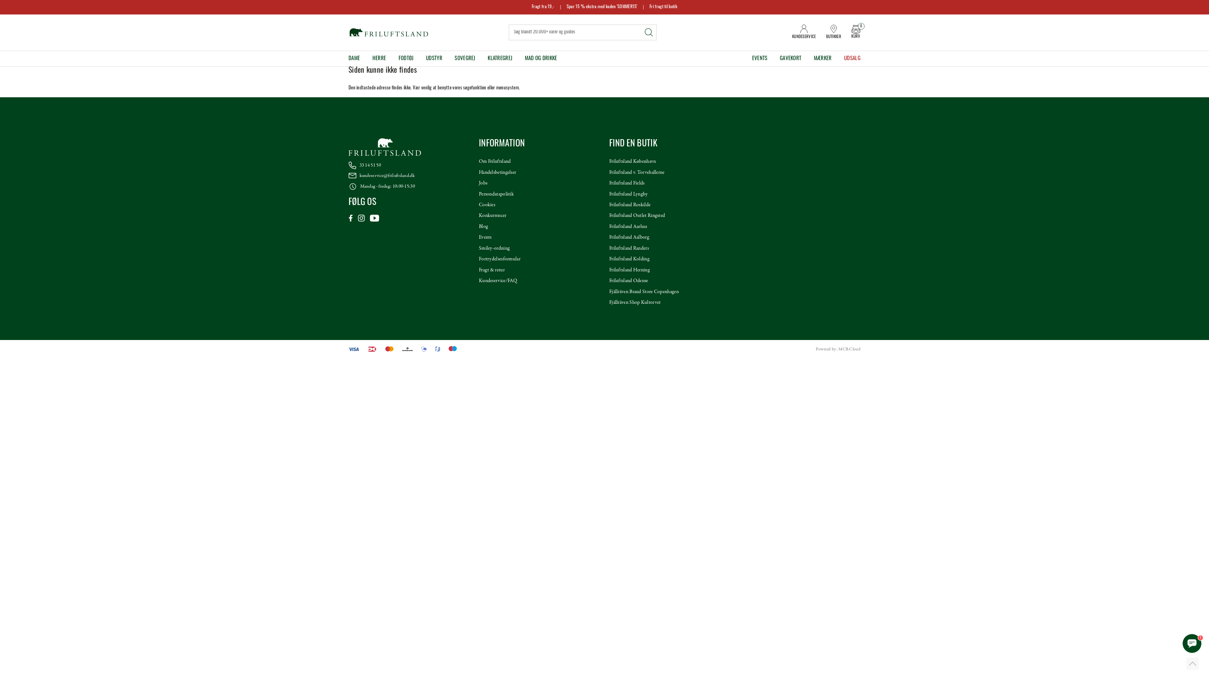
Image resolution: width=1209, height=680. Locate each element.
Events (760, 58)
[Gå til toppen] (1192, 663)
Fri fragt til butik (663, 7)
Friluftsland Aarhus (628, 226)
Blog (483, 226)
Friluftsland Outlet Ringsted (637, 215)
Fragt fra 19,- (543, 7)
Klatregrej (500, 58)
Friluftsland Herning (629, 270)
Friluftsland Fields (627, 183)
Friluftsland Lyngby (628, 194)
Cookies (487, 204)
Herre (379, 58)
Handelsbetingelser (497, 172)
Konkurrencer (493, 215)
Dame (354, 58)
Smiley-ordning (494, 248)
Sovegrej (465, 58)
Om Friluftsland (495, 161)
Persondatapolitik (496, 194)
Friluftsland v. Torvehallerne (637, 172)
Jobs (483, 183)
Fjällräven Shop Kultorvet (635, 302)
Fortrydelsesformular (499, 259)
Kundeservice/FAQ (498, 280)
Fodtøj (406, 58)
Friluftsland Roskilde (629, 204)
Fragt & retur (492, 270)
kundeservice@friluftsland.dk (387, 176)
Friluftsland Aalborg (629, 237)
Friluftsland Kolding (629, 259)
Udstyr (434, 58)
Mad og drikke (541, 58)
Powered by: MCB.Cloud (838, 349)
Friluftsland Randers (629, 248)
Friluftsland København (632, 161)
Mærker (823, 58)
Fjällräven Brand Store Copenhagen (644, 291)
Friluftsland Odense (628, 280)
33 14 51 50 (370, 165)
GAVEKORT (790, 58)
